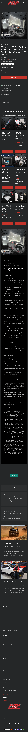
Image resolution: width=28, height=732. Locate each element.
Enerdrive (5, 661)
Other (4, 653)
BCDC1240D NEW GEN (7, 67)
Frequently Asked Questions (9, 618)
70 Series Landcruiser (7, 638)
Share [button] (3, 105)
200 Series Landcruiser (8, 641)
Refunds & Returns (7, 624)
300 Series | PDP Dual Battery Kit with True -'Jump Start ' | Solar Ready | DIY (7, 208)
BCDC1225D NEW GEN (7, 64)
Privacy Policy (6, 615)
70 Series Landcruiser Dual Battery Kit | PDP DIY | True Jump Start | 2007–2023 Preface (20, 136)
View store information (7, 90)
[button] (14, 94)
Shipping (7, 59)
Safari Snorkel (6, 676)
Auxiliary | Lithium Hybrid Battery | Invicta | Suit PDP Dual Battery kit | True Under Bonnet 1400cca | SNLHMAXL (7, 174)
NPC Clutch (5, 670)
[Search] (23, 8)
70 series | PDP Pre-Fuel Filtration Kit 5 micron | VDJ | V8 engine (20, 208)
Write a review (14, 475)
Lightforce (5, 664)
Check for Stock (14, 81)
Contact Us (5, 610)
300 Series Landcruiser (8, 644)
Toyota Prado (6, 650)
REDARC (4, 682)
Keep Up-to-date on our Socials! (10, 630)
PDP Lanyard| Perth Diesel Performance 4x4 (7, 133)
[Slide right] (16, 42)
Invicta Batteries (6, 679)
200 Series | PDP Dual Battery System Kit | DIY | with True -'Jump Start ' (20, 172)
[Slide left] (11, 42)
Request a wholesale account (9, 627)
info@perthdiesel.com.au (8, 700)
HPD (4, 673)
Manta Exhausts (6, 667)
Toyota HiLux (5, 647)
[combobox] (14, 8)
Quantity (2, 70)
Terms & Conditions (7, 612)
